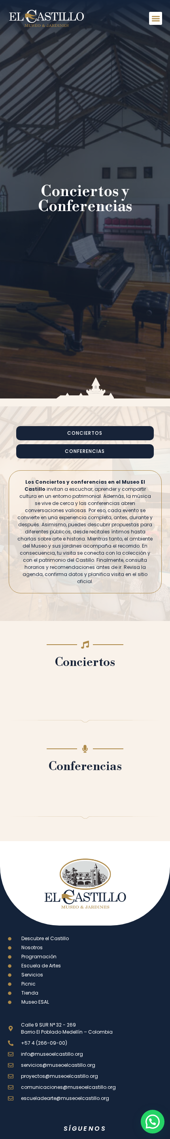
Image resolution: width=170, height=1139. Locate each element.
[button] (155, 18)
